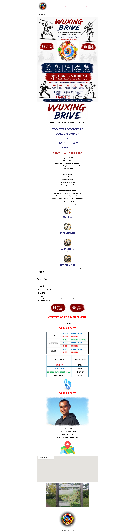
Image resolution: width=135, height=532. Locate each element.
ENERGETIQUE (87, 6)
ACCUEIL (60, 6)
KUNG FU (79, 6)
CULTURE (95, 6)
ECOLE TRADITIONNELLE (69, 6)
